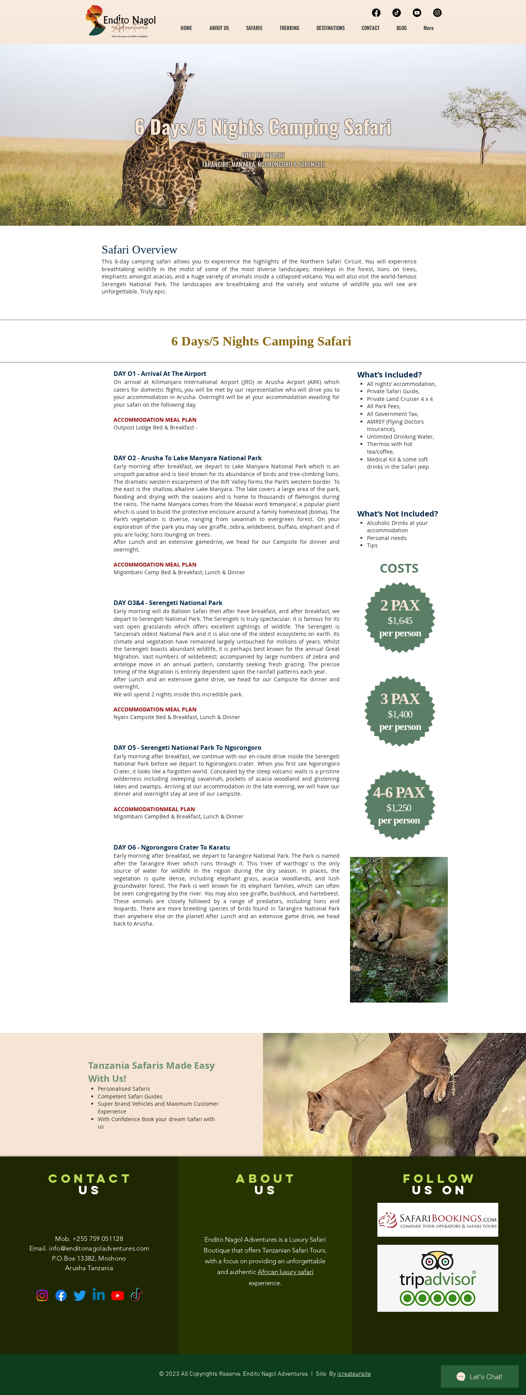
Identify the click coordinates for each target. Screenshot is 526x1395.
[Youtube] (417, 12)
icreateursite (354, 1374)
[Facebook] (376, 12)
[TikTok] (396, 12)
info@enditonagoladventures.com (99, 1248)
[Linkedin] (98, 1295)
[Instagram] (437, 12)
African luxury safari (285, 1272)
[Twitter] (79, 1295)
